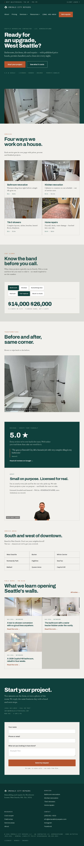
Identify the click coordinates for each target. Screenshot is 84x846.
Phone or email (14, 736)
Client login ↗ (73, 2)
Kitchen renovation (51, 798)
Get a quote (65, 14)
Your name (12, 727)
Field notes (8, 819)
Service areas (9, 823)
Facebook (48, 826)
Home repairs (49, 805)
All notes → (75, 592)
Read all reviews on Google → (21, 461)
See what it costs (37, 64)
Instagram (48, 823)
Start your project (15, 64)
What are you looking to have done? (22, 746)
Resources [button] (35, 14)
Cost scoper (9, 816)
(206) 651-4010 (49, 14)
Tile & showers (49, 801)
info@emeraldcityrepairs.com (55, 819)
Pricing (14, 14)
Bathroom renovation (52, 794)
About (6, 14)
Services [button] (24, 14)
